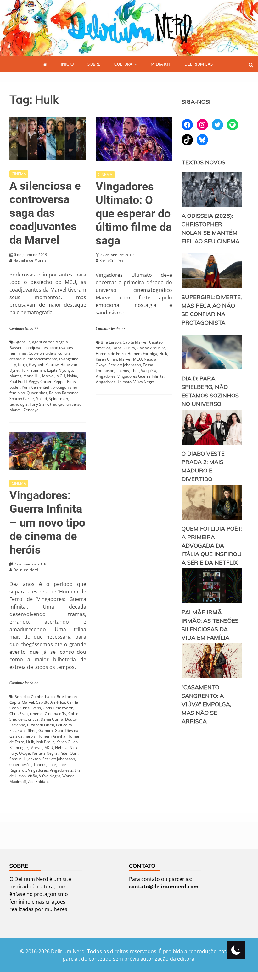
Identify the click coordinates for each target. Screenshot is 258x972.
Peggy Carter (40, 381)
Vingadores (105, 376)
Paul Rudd (18, 381)
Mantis (15, 376)
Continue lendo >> (24, 328)
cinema (36, 713)
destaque (17, 359)
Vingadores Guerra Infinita (140, 376)
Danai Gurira (123, 348)
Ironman (37, 370)
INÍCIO (67, 64)
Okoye (101, 365)
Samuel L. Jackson (25, 759)
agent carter (43, 342)
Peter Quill (68, 753)
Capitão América (50, 702)
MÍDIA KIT (161, 64)
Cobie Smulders (42, 353)
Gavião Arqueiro (151, 348)
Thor (135, 370)
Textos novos (203, 162)
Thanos (122, 370)
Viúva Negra (144, 382)
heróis (30, 736)
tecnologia (18, 404)
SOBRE (93, 64)
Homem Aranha (51, 736)
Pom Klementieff (36, 387)
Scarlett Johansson (125, 365)
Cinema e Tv (55, 713)
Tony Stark (39, 404)
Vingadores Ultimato (114, 382)
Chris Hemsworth (58, 708)
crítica (33, 719)
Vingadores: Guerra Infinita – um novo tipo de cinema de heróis (47, 522)
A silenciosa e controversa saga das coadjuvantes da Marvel (45, 213)
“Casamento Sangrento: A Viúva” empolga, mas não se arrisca (206, 704)
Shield (41, 398)
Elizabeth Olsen (40, 725)
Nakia (72, 376)
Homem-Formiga (142, 353)
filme (32, 730)
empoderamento (42, 359)
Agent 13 (22, 342)
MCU (60, 376)
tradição (57, 404)
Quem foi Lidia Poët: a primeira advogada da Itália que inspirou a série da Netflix (212, 545)
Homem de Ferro (111, 353)
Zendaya (31, 409)
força (22, 364)
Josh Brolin (45, 742)
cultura (64, 353)
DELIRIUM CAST (199, 64)
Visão (32, 775)
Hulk (24, 370)
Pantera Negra (45, 753)
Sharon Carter (21, 398)
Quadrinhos (37, 393)
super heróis (20, 764)
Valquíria (148, 370)
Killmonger (18, 747)
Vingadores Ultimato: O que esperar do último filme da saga (134, 214)
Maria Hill (31, 376)
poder (14, 387)
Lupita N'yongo (60, 370)
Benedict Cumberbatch (34, 696)
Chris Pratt (18, 713)
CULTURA (123, 64)
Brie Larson (111, 342)
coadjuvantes (36, 347)
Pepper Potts (64, 381)
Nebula (150, 359)
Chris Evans (30, 708)
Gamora (45, 730)
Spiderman (58, 398)
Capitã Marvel (135, 342)
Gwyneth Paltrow (44, 364)
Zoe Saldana (39, 781)
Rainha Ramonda (64, 393)
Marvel (48, 376)
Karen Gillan (106, 359)
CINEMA (19, 174)
